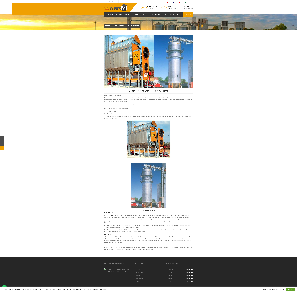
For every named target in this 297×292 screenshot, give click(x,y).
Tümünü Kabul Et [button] (290, 289)
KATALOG (188, 14)
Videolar (145, 14)
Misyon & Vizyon (140, 272)
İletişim (171, 14)
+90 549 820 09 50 (171, 8)
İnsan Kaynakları (139, 278)
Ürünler (127, 14)
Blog (164, 14)
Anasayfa (110, 14)
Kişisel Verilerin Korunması (278, 289)
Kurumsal (119, 14)
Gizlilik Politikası (267, 289)
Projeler (136, 14)
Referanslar (156, 14)
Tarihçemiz (138, 269)
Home (169, 25)
